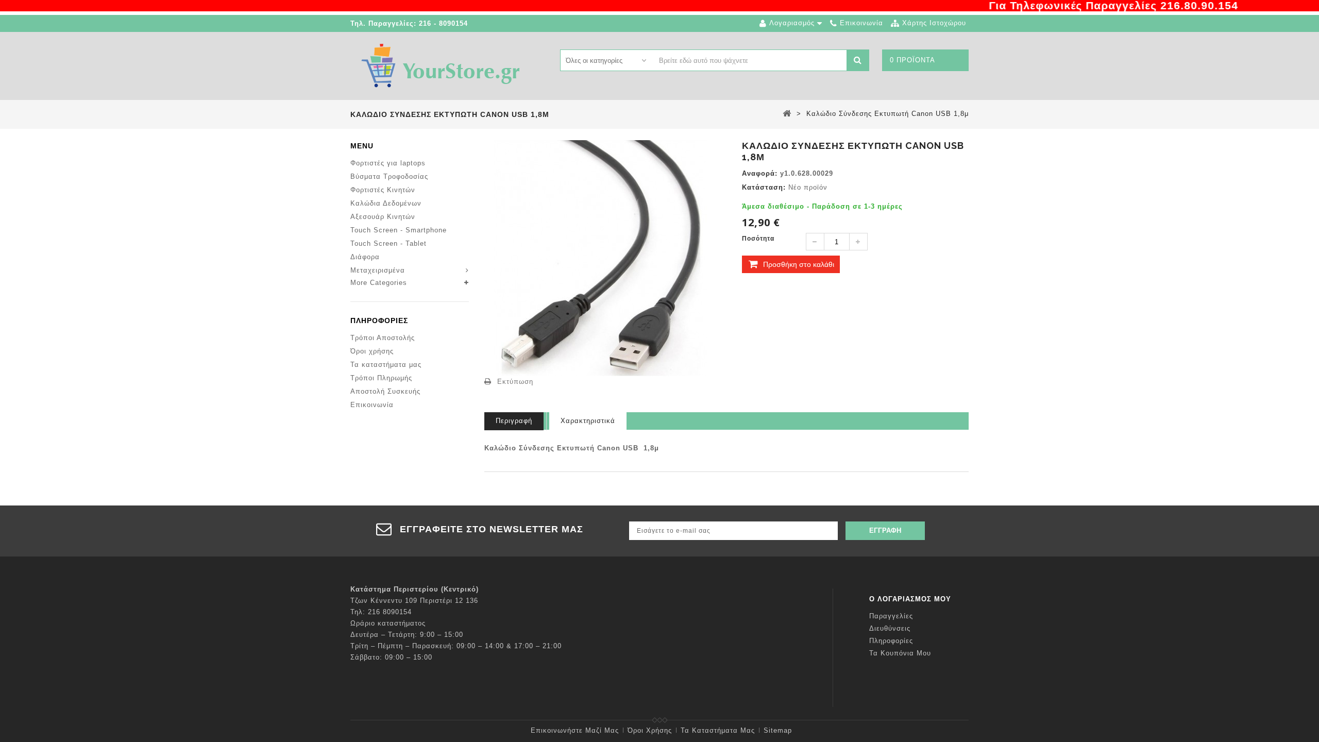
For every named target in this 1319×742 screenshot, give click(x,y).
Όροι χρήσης (372, 351)
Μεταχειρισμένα (377, 270)
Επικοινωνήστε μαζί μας (575, 730)
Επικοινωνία (372, 405)
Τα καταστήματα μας (385, 364)
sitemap (778, 730)
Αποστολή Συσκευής (385, 391)
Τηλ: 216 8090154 (381, 612)
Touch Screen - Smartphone (398, 230)
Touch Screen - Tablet (388, 243)
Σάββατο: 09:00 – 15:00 (391, 657)
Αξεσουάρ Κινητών (382, 217)
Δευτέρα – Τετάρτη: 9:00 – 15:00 (406, 634)
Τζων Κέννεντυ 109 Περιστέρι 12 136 (414, 600)
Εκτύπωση (515, 381)
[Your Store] (440, 65)
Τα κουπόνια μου (900, 653)
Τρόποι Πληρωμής (381, 378)
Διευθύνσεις (889, 628)
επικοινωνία (861, 23)
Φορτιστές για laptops (388, 163)
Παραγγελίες (891, 616)
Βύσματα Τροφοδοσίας (389, 176)
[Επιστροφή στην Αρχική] (787, 113)
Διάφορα (365, 257)
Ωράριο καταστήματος (388, 623)
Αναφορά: (759, 173)
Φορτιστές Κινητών (382, 190)
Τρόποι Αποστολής (382, 338)
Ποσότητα (758, 238)
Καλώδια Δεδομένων (385, 203)
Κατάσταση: (764, 187)
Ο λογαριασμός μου (910, 599)
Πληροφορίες (379, 320)
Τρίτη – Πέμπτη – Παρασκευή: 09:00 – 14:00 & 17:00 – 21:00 (456, 646)
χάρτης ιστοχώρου (934, 23)
